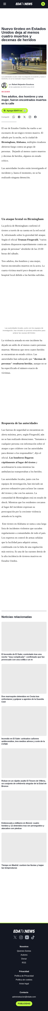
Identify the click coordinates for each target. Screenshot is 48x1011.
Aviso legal (24, 984)
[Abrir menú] (4, 4)
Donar (24, 959)
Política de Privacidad (24, 976)
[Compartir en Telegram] (19, 117)
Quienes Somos (24, 951)
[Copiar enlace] (30, 117)
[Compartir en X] (24, 117)
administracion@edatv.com (24, 997)
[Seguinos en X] (43, 4)
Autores (24, 955)
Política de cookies (24, 980)
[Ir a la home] (24, 4)
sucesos (5, 92)
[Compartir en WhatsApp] (14, 117)
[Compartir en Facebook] (35, 117)
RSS (24, 963)
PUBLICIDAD (24, 1004)
